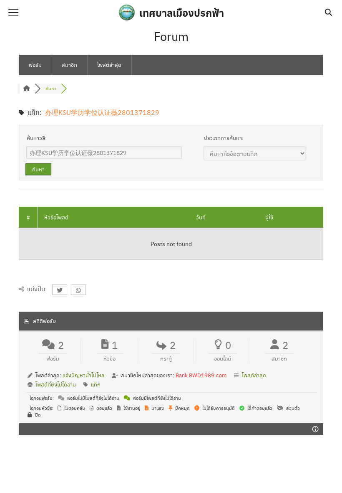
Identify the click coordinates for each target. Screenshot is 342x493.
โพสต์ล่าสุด (109, 65)
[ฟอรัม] (26, 88)
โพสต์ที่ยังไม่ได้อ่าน (55, 384)
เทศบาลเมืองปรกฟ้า (181, 12)
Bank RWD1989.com (201, 375)
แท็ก (96, 384)
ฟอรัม (35, 65)
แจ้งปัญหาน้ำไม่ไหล (83, 375)
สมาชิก (69, 65)
